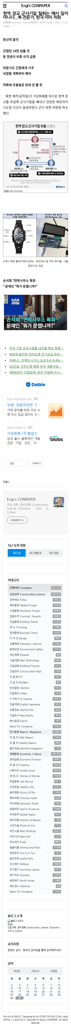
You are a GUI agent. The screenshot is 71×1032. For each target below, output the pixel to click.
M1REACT (16, 1016)
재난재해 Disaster (35, 654)
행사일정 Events (35, 720)
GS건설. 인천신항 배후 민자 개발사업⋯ (35, 366)
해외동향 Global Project (35, 605)
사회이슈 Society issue (35, 770)
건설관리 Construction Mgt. (35, 671)
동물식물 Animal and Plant (35, 847)
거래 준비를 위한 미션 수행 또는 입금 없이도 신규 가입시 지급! (23, 412)
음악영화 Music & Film (35, 792)
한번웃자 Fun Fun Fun (35, 852)
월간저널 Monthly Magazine (35, 748)
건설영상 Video (35, 693)
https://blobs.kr (16, 427)
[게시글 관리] (22, 463)
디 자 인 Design (35, 638)
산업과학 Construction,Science (35, 594)
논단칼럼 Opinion (35, 687)
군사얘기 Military (35, 863)
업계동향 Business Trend (35, 632)
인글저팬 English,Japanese (35, 704)
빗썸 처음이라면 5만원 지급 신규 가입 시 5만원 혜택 (23, 405)
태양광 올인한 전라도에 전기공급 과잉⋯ (36, 354)
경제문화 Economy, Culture (35, 753)
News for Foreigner (35, 726)
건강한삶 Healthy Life (35, 786)
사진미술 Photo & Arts (35, 825)
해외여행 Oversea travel (35, 797)
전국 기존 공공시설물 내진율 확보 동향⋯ (36, 348)
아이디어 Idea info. (35, 836)
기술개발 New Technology (35, 660)
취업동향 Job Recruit (35, 781)
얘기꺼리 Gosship (35, 874)
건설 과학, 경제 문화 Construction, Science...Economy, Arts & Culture (28, 508)
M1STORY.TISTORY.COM (49, 1016)
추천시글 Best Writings (35, 830)
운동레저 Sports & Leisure (35, 808)
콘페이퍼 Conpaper (35, 587)
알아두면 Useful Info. (35, 858)
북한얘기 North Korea (35, 880)
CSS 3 (22, 1019)
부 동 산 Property (35, 764)
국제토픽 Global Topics (35, 814)
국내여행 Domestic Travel (35, 803)
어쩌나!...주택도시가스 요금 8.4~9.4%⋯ (36, 360)
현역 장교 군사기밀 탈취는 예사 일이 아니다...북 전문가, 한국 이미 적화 (35, 15)
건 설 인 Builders (35, 682)
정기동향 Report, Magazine (35, 731)
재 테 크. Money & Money (35, 775)
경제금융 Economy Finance (35, 759)
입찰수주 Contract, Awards (35, 616)
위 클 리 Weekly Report (35, 742)
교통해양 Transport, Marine (35, 643)
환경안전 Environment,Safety (35, 649)
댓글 (5, 481)
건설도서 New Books (35, 715)
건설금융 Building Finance (35, 665)
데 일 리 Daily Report (35, 737)
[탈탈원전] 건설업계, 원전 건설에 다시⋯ (36, 372)
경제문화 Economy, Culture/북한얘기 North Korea (27, 22)
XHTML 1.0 (8, 1019)
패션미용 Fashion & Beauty (35, 819)
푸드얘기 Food (35, 841)
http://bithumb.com (19, 399)
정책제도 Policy (35, 599)
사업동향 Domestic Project (35, 610)
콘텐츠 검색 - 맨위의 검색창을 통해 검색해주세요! (35, 950)
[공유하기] (17, 463)
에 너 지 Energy (35, 627)
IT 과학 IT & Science (35, 698)
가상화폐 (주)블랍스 (22, 433)
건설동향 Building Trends (35, 621)
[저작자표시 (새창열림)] (46, 463)
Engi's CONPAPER (35, 5)
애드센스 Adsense (35, 885)
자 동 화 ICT (35, 676)
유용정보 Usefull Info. (35, 709)
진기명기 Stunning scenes (35, 869)
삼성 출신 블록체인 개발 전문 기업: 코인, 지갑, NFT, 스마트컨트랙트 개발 (23, 441)
